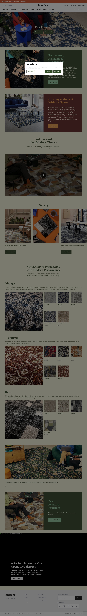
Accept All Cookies (57, 71)
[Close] (61, 63)
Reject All (48, 71)
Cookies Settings (30, 71)
